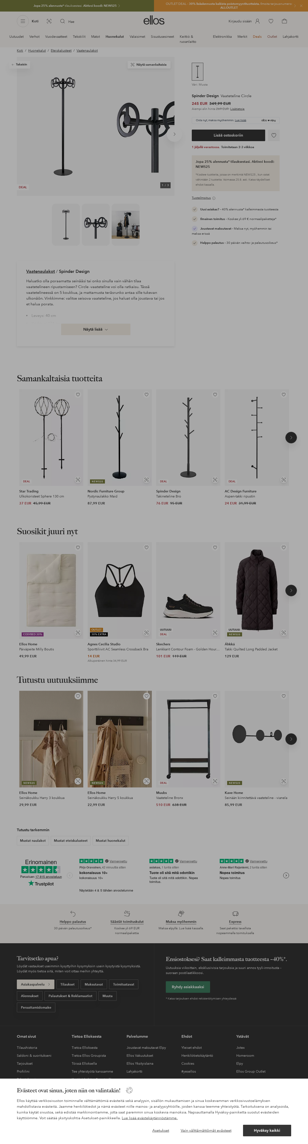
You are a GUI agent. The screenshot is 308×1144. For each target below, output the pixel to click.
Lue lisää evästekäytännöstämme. (150, 1118)
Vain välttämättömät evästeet (206, 1130)
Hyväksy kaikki (267, 1130)
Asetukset (160, 1130)
